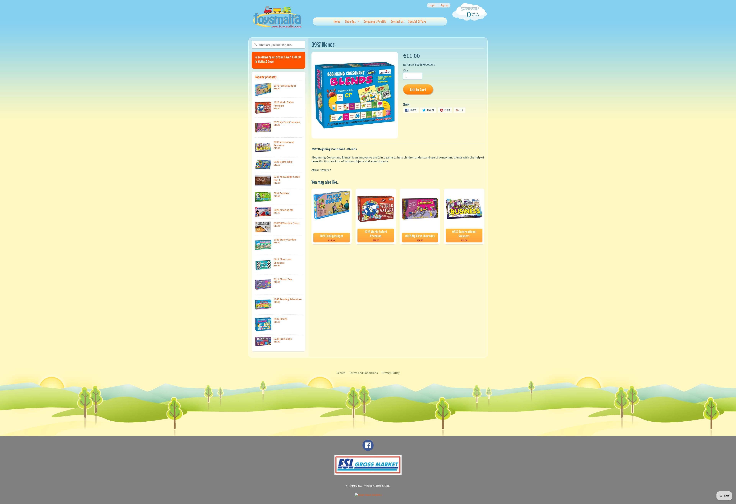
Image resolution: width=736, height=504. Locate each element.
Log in (432, 5)
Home (337, 21)
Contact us (397, 21)
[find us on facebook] (368, 449)
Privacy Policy (390, 373)
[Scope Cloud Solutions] (368, 495)
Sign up (444, 5)
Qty (405, 70)
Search (341, 373)
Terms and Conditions (363, 373)
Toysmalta (367, 485)
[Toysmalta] (277, 16)
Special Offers (417, 21)
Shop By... (350, 21)
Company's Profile (375, 21)
